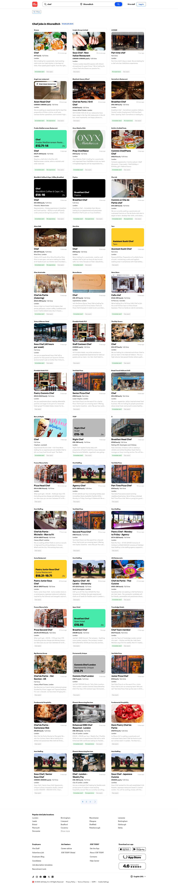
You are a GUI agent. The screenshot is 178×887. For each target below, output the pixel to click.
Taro (112, 226)
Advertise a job (38, 852)
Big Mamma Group (40, 653)
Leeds (34, 821)
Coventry (64, 828)
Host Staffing (77, 463)
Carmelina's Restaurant (119, 79)
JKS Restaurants (117, 558)
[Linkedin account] (52, 877)
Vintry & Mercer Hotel (41, 321)
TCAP (74, 416)
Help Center (94, 861)
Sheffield (92, 824)
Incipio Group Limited (80, 30)
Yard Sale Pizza (78, 370)
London (35, 818)
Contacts (93, 857)
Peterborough (94, 828)
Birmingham (65, 818)
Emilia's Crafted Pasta (118, 128)
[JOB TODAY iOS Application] (125, 849)
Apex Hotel (76, 607)
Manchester (94, 818)
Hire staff (131, 4)
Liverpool (64, 821)
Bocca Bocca (77, 272)
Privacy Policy (70, 882)
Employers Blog (38, 857)
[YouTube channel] (44, 877)
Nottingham (123, 821)
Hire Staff (35, 848)
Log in (141, 4)
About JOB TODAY (97, 852)
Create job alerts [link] (67, 24)
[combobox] (62, 4)
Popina (75, 177)
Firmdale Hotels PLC (80, 321)
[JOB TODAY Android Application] (139, 849)
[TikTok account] (33, 877)
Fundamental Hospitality (42, 702)
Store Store (115, 272)
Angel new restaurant (41, 79)
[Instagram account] (37, 877)
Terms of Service (83, 882)
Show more (65, 831)
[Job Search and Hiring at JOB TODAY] (34, 4)
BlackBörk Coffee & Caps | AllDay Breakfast (49, 177)
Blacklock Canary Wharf (81, 79)
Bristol (34, 824)
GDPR (94, 882)
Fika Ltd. (114, 177)
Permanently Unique (80, 653)
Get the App (94, 848)
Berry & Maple (39, 416)
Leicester (121, 818)
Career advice (66, 848)
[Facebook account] (41, 877)
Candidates (36, 861)
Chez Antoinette (39, 272)
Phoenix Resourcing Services (83, 702)
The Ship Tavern (116, 321)
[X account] (49, 877)
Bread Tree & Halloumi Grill (120, 370)
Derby (120, 828)
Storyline (76, 226)
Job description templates (42, 865)
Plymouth (36, 828)
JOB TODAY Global (68, 852)
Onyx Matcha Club (79, 128)
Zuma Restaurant (40, 558)
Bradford (64, 824)
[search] (118, 4)
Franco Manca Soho (41, 463)
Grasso (36, 30)
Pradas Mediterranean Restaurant (45, 128)
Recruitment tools (39, 869)
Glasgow (92, 821)
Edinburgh (122, 824)
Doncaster (36, 831)
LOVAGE (114, 30)
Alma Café (37, 226)
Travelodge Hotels (117, 607)
